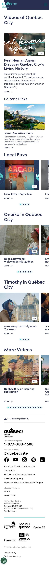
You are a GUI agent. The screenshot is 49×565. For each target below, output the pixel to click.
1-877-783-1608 (19, 444)
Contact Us (9, 470)
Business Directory (12, 556)
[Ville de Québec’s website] (9, 525)
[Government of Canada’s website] (9, 539)
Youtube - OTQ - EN (15, 459)
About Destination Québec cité (19, 466)
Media (7, 491)
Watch (7, 92)
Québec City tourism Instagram (24, 459)
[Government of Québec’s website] (39, 527)
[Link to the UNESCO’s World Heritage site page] (24, 537)
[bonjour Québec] (24, 526)
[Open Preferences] (4, 560)
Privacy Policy (10, 553)
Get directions (10, 511)
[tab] (20, 204)
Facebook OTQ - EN (6, 459)
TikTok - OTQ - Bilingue (42, 459)
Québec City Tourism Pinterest (33, 459)
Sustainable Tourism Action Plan (19, 474)
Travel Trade (10, 495)
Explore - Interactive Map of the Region (23, 482)
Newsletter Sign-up (13, 478)
